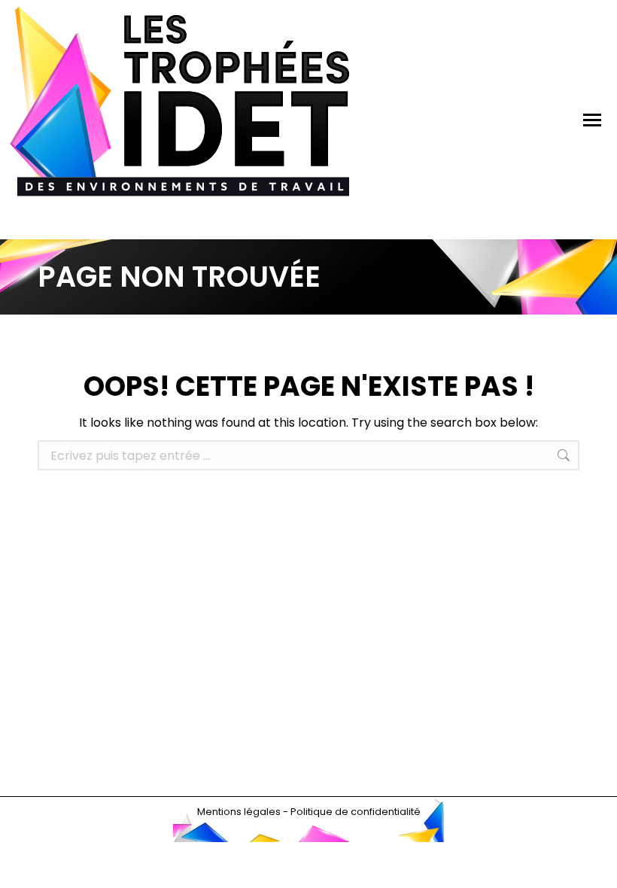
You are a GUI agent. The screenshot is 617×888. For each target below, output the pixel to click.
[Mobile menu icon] (592, 120)
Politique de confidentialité (355, 811)
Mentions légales (239, 811)
